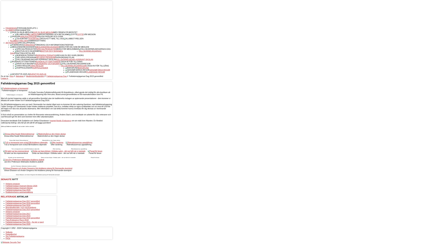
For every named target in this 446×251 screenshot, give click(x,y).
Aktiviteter (12, 43)
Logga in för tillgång (71, 62)
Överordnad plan (64, 57)
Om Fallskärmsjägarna (15, 236)
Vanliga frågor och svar (49, 37)
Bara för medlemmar (68, 49)
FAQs (8, 238)
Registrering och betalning (54, 34)
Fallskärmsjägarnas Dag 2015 (18, 216)
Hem (11, 76)
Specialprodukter (47, 49)
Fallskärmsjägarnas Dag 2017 (18, 214)
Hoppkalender (40, 68)
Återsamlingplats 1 (27, 28)
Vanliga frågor (28, 37)
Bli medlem (33, 34)
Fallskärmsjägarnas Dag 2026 (18, 190)
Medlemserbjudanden (47, 47)
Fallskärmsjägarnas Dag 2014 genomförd (23, 210)
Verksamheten (22, 30)
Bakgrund (83, 68)
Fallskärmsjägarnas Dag (56, 76)
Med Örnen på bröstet (65, 32)
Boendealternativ (46, 55)
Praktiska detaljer (24, 53)
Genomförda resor (99, 70)
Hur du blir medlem (43, 32)
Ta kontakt (34, 39)
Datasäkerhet (11, 234)
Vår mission (90, 34)
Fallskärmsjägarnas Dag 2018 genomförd (23, 203)
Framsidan (11, 28)
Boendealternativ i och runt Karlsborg (21, 207)
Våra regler (37, 66)
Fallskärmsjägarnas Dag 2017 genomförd (23, 201)
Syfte (80, 34)
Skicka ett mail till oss (52, 39)
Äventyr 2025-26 (38, 74)
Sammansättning (37, 41)
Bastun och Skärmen (52, 51)
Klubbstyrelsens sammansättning (19, 192)
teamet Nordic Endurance (60, 121)
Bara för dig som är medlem (74, 47)
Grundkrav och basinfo (48, 64)
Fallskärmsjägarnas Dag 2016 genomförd (23, 218)
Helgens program (45, 57)
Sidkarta (9, 232)
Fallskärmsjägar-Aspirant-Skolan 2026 (21, 186)
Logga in (4, 78)
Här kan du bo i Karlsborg (70, 55)
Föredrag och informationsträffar (54, 45)
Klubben (10, 30)
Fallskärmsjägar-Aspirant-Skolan (74, 60)
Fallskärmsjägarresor (73, 66)
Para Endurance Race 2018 (17, 220)
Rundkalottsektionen (48, 62)
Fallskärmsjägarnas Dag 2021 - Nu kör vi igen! (25, 222)
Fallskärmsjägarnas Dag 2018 (18, 205)
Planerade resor (95, 72)
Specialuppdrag (26, 43)
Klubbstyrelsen (19, 41)
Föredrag (29, 45)
